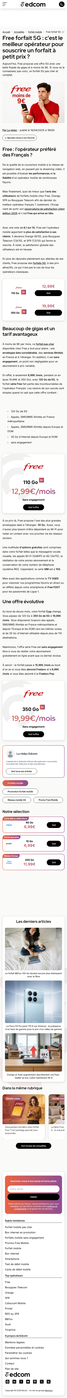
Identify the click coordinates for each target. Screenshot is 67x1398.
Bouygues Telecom (16, 1287)
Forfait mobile (35, 32)
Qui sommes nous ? (16, 1358)
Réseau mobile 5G (17, 800)
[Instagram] (34, 1381)
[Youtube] (28, 1381)
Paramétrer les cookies (18, 1352)
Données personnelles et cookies (24, 1347)
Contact (9, 1363)
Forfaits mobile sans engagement (24, 1237)
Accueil (6, 32)
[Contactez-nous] (62, 4)
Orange (9, 1292)
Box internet (12, 1253)
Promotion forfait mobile (20, 791)
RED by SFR (12, 1313)
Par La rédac (9, 130)
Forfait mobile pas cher (18, 1227)
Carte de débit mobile (18, 1269)
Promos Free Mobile (17, 1243)
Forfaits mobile (15, 783)
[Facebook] (21, 1381)
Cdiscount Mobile (15, 1303)
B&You (8, 1319)
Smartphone (12, 1258)
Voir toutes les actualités (33, 1145)
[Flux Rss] (48, 1381)
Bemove (49, 1390)
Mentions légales (15, 1342)
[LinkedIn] (14, 1381)
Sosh (8, 1324)
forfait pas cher (45, 344)
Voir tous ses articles (21, 771)
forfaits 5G (39, 263)
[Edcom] (33, 4)
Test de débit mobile (17, 1264)
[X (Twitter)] (41, 1381)
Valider (33, 1196)
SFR (7, 1297)
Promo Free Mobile (48, 800)
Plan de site (12, 1368)
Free (48, 611)
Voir (48, 293)
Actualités (19, 32)
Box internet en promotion (20, 1232)
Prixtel (8, 1308)
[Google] (7, 1381)
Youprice (10, 1329)
